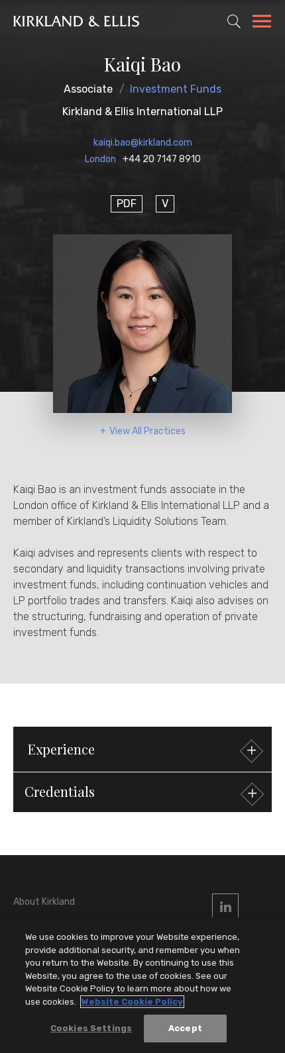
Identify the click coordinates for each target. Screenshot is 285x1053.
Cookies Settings (91, 1028)
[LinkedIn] (225, 906)
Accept (185, 1028)
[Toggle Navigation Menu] (262, 23)
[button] (142, 792)
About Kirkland (44, 901)
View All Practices (147, 431)
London (100, 159)
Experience (61, 749)
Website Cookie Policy (132, 1002)
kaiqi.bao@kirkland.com (142, 142)
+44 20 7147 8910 (162, 159)
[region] (142, 985)
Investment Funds (175, 89)
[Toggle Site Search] (234, 21)
